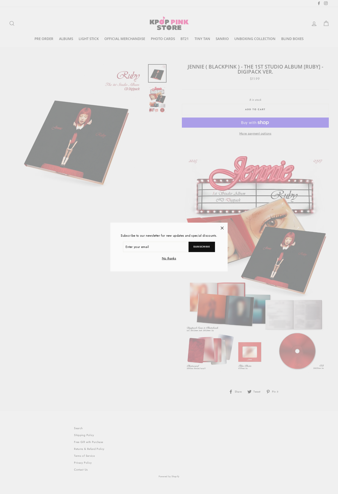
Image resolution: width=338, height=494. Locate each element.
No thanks (169, 258)
